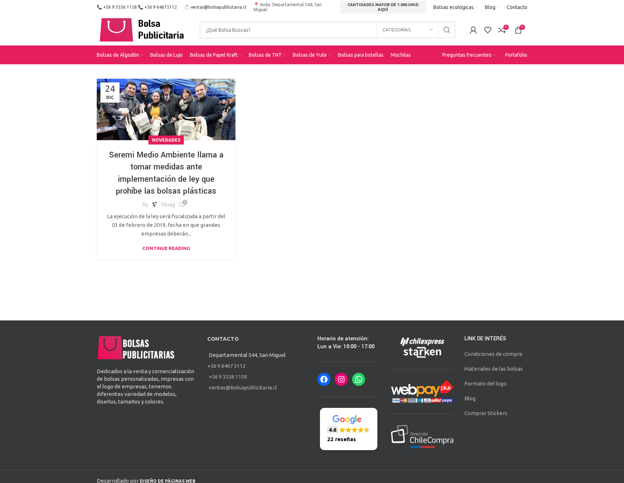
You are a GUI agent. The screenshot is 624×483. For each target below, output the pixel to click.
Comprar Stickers (485, 413)
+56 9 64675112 (160, 7)
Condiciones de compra (493, 354)
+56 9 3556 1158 (120, 7)
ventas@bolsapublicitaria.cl (218, 7)
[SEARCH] (447, 30)
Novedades (166, 140)
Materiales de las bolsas (493, 369)
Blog (470, 398)
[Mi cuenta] (473, 30)
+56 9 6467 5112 (226, 366)
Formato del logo (485, 383)
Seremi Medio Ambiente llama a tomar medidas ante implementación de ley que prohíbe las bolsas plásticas (166, 173)
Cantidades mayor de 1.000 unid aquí (383, 7)
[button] (348, 429)
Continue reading (166, 248)
